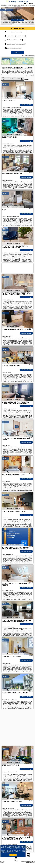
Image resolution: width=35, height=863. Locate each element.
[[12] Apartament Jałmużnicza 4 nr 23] (17, 501)
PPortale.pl (2, 862)
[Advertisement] (17, 727)
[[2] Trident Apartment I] (17, 127)
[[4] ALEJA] (17, 199)
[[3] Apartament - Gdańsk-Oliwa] (17, 163)
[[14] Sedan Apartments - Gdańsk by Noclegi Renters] (17, 573)
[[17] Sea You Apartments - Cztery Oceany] (17, 682)
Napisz (33, 862)
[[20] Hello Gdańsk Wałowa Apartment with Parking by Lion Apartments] (17, 827)
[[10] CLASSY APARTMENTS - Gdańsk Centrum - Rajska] (17, 428)
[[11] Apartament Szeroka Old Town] (17, 464)
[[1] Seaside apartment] (17, 90)
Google (2, 847)
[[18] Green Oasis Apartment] (17, 755)
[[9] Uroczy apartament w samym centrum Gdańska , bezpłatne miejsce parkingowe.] (17, 392)
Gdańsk (4, 84)
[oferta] (7, 98)
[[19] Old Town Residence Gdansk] (17, 791)
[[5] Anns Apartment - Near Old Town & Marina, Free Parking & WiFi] (17, 236)
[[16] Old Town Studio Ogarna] (17, 646)
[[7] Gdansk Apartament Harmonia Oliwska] (17, 319)
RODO (8, 852)
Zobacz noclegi (26, 104)
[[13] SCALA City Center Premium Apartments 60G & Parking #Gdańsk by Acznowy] (17, 537)
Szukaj (17, 52)
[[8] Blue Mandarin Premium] (17, 355)
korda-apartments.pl (17, 1)
